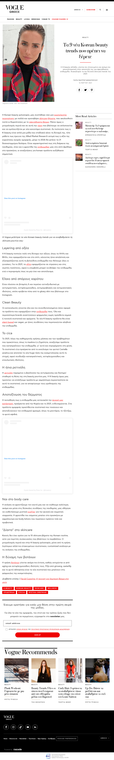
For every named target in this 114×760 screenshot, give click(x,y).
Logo (21, 718)
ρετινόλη (8, 373)
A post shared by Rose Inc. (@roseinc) (37, 230)
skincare (43, 118)
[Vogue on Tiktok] (21, 726)
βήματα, (52, 118)
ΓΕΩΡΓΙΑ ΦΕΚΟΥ (91, 149)
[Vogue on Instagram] (13, 726)
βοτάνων (15, 562)
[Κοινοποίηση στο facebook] (79, 90)
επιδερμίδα (42, 311)
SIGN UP (37, 635)
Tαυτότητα (32, 738)
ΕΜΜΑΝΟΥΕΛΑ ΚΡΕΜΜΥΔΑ (95, 135)
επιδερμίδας (44, 147)
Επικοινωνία (13, 738)
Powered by (8, 749)
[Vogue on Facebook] (6, 726)
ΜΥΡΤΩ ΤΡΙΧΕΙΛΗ (11, 699)
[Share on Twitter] (85, 90)
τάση (40, 125)
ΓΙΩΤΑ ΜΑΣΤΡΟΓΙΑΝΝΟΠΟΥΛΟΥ (85, 80)
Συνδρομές (51, 738)
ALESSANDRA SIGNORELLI (95, 167)
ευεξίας (31, 512)
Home (5, 738)
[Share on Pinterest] (92, 90)
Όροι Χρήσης (42, 738)
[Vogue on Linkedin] (35, 726)
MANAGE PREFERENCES (66, 739)
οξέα (28, 264)
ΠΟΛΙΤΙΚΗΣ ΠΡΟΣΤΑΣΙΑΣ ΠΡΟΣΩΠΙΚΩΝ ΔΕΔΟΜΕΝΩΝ (50, 629)
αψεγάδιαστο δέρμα (39, 122)
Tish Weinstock (38, 702)
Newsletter (23, 738)
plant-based (8, 322)
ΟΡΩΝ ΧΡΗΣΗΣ (21, 629)
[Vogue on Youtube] (28, 726)
